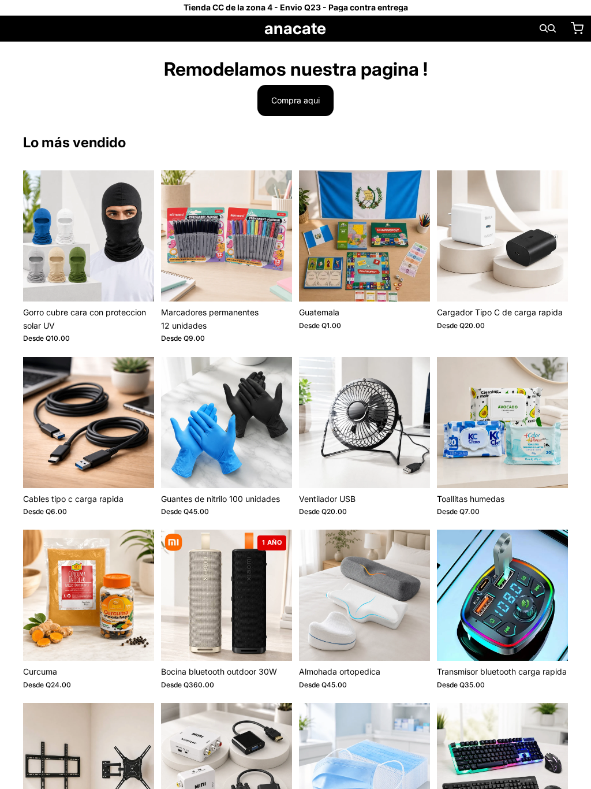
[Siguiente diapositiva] (141, 236)
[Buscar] (543, 28)
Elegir (146, 283)
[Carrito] (577, 28)
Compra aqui (295, 100)
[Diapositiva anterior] (35, 236)
